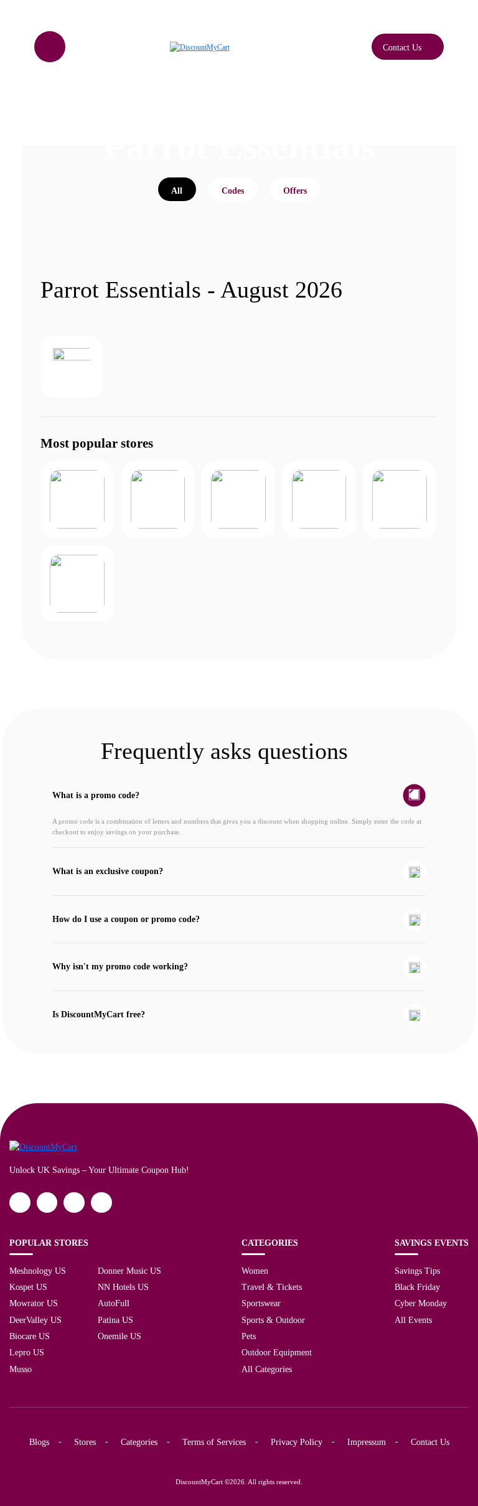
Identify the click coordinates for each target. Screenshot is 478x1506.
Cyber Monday (421, 1303)
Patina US (115, 1320)
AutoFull (113, 1303)
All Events (413, 1320)
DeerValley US (35, 1320)
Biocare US (29, 1336)
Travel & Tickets (271, 1287)
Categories (139, 1442)
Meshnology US (37, 1271)
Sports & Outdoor (273, 1320)
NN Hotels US (123, 1287)
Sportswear (261, 1303)
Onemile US (119, 1336)
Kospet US (28, 1287)
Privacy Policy (296, 1442)
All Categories (266, 1369)
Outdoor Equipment (276, 1352)
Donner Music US (129, 1271)
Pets (248, 1336)
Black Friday (417, 1287)
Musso (20, 1369)
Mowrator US (33, 1303)
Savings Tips (417, 1271)
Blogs (39, 1442)
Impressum (366, 1442)
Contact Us (430, 1442)
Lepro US (26, 1352)
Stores (85, 1442)
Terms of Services (214, 1442)
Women (254, 1271)
